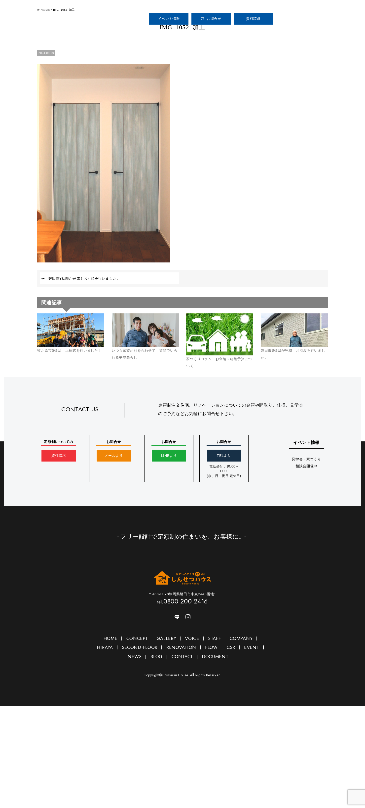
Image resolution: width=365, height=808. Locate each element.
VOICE (242, 32)
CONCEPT (184, 32)
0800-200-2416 (305, 16)
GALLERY (213, 32)
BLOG (156, 656)
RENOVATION (181, 647)
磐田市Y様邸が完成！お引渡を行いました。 (84, 278)
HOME (155, 32)
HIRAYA (105, 647)
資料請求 (253, 19)
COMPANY (292, 32)
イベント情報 (169, 19)
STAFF (268, 32)
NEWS (135, 656)
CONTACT (182, 656)
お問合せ (214, 19)
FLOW (211, 647)
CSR (231, 647)
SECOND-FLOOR (139, 647)
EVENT (251, 647)
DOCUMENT (215, 656)
